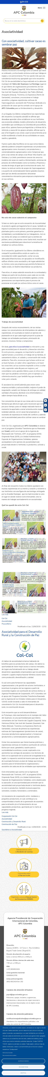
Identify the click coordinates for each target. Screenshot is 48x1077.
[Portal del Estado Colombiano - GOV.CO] (24, 2)
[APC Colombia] (24, 10)
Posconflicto (6, 624)
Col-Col (4, 618)
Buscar (42, 21)
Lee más (5, 615)
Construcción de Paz (9, 824)
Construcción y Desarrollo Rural (14, 821)
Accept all (23, 1073)
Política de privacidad (8, 1052)
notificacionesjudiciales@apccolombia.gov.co (23, 1019)
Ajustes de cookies (23, 1061)
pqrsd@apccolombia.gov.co (17, 995)
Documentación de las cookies (9, 1055)
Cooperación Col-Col (9, 816)
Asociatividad (7, 621)
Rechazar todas (23, 1067)
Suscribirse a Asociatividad (12, 830)
